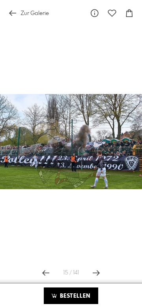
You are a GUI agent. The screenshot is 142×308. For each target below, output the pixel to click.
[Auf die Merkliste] (112, 13)
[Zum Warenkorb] (129, 13)
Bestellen (74, 296)
